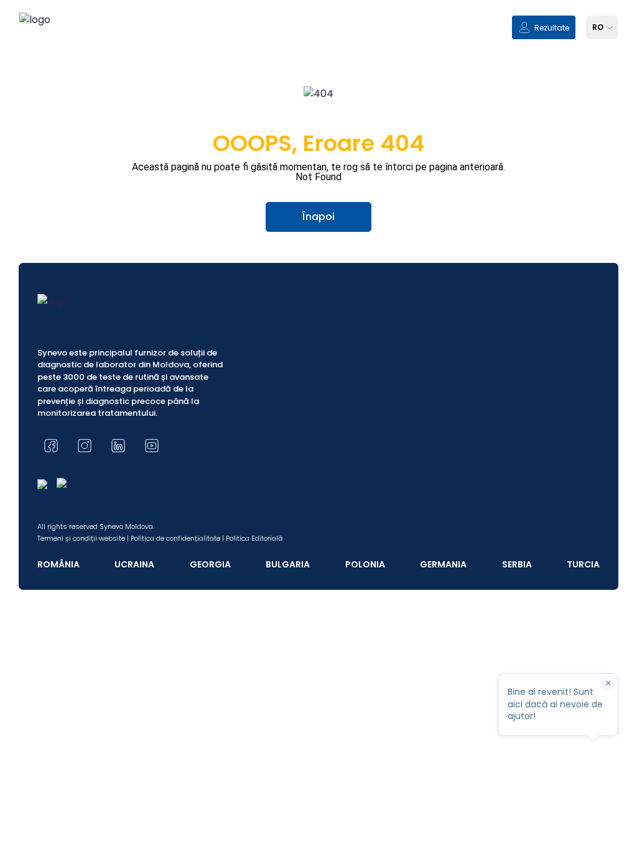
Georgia (210, 564)
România (58, 564)
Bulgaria (288, 564)
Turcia (583, 564)
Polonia (365, 564)
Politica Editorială (254, 538)
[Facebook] (51, 445)
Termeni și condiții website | (83, 538)
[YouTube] (151, 445)
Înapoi (318, 216)
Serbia (517, 564)
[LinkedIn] (118, 445)
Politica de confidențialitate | (177, 538)
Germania (443, 564)
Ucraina (134, 564)
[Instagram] (84, 445)
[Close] (608, 683)
